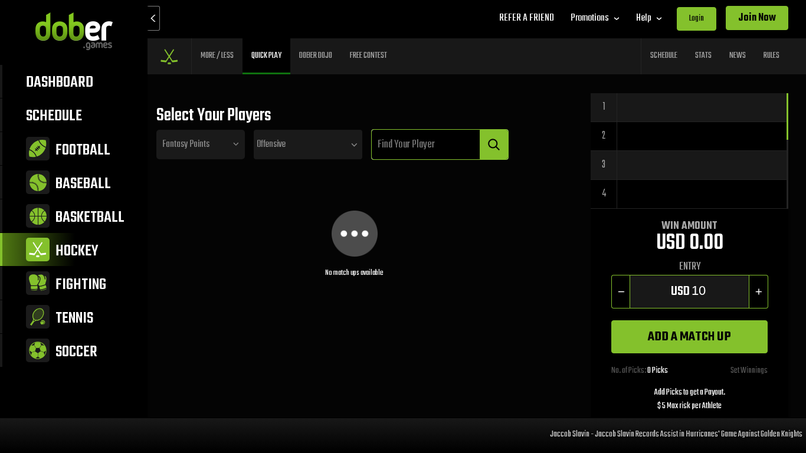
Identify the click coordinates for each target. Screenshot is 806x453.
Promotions (590, 18)
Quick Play (266, 56)
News (737, 56)
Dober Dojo (315, 56)
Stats (703, 56)
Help (643, 18)
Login (696, 18)
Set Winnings (749, 371)
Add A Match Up (689, 337)
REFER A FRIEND (526, 18)
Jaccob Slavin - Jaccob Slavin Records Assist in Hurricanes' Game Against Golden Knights (670, 433)
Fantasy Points (185, 144)
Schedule (663, 56)
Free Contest (368, 56)
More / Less (217, 56)
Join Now (757, 18)
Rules (771, 56)
